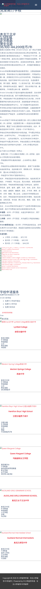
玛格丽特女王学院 (20, 458)
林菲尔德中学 (20, 332)
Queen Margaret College (20, 453)
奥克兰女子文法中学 (20, 500)
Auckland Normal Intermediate (20, 538)
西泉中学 (20, 374)
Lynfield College (20, 327)
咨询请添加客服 (7, 313)
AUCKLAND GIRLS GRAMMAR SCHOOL (20, 496)
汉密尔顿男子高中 (20, 416)
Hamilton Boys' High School (20, 411)
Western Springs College (20, 369)
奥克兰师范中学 (20, 543)
